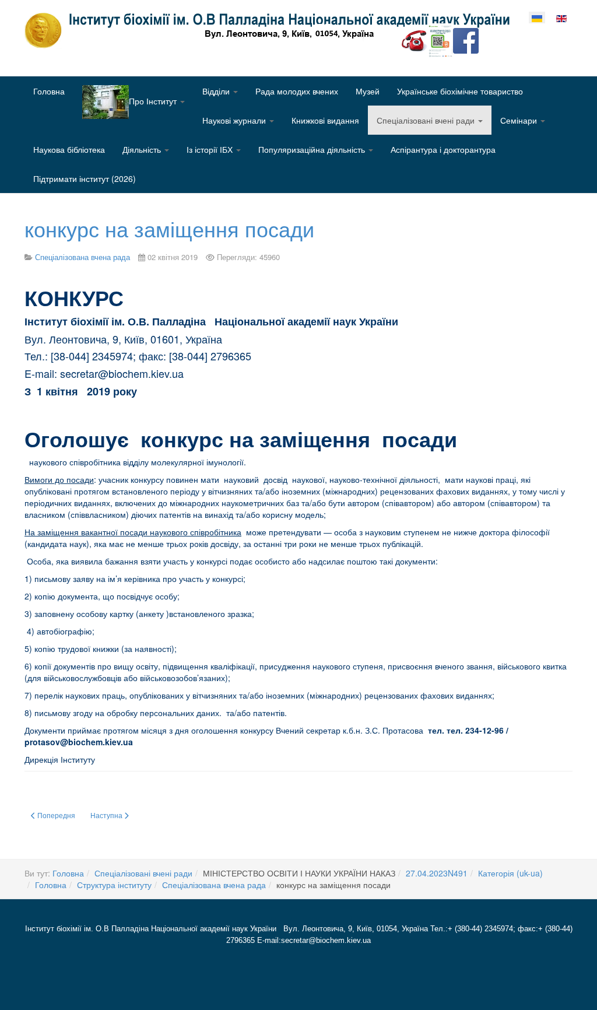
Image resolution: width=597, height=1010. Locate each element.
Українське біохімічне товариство (460, 91)
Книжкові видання (325, 120)
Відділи (217, 91)
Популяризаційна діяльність (312, 149)
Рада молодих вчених (296, 91)
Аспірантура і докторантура (443, 149)
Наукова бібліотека (69, 149)
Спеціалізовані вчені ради (427, 120)
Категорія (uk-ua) (510, 873)
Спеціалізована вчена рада (214, 884)
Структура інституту (114, 884)
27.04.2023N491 (437, 873)
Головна (49, 91)
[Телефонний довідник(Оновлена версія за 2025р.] (414, 39)
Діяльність (142, 149)
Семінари (519, 120)
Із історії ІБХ (211, 149)
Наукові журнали (235, 120)
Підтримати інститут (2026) (84, 178)
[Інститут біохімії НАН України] (271, 30)
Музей (368, 91)
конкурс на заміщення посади (169, 228)
